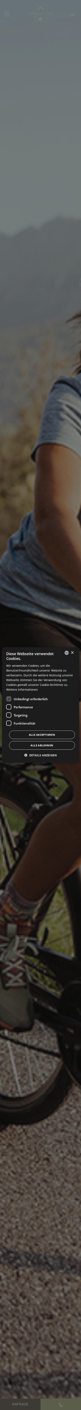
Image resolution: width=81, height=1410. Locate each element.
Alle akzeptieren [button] (42, 735)
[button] (40, 755)
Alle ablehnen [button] (42, 745)
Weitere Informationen (22, 689)
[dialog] (40, 705)
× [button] (72, 652)
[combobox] (66, 653)
